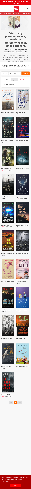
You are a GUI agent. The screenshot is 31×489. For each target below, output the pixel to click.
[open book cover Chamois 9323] (8, 269)
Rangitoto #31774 (6, 168)
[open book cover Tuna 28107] (23, 241)
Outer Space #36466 (7, 140)
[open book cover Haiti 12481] (23, 128)
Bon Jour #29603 (21, 112)
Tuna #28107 (19, 253)
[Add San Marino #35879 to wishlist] (26, 304)
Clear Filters (23, 80)
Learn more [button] (5, 481)
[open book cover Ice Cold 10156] (23, 354)
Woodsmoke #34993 (22, 225)
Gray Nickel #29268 (6, 338)
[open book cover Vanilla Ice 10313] (23, 269)
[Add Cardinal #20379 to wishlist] (12, 389)
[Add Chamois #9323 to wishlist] (12, 276)
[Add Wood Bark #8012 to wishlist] (26, 332)
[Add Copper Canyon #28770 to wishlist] (12, 248)
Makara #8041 (5, 112)
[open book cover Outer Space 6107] (8, 354)
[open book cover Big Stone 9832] (23, 184)
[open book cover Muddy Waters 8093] (8, 297)
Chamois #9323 (5, 282)
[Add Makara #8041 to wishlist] (12, 106)
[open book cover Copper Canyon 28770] (8, 241)
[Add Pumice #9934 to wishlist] (12, 219)
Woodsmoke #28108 (7, 197)
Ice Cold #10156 (20, 366)
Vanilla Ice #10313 (21, 282)
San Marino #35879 (21, 310)
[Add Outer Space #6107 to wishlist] (12, 361)
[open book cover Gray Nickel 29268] (8, 325)
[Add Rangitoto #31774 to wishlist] (12, 163)
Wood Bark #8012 (21, 338)
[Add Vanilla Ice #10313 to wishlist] (26, 276)
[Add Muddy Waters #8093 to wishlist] (12, 304)
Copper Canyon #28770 (7, 253)
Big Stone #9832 (20, 197)
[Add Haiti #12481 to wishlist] (26, 135)
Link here (20, 61)
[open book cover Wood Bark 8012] (23, 325)
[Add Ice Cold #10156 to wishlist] (26, 361)
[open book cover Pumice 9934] (8, 212)
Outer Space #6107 (6, 366)
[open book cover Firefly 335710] (23, 156)
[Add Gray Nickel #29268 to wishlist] (12, 332)
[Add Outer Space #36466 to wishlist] (12, 135)
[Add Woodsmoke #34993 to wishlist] (26, 219)
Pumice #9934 (5, 225)
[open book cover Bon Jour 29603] (23, 99)
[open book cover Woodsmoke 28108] (8, 184)
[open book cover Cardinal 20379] (8, 382)
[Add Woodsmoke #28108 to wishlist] (12, 191)
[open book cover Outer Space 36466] (8, 128)
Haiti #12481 (19, 140)
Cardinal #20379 (5, 395)
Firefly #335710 (20, 168)
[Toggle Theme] (27, 8)
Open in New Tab (9, 84)
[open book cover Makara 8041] (8, 99)
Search (26, 73)
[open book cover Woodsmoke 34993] (23, 212)
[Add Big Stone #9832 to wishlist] (26, 191)
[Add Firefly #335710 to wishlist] (26, 163)
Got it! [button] (15, 485)
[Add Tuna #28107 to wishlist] (26, 248)
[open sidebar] (4, 8)
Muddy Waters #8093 (7, 310)
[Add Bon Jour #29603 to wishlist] (26, 106)
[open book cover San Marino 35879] (23, 297)
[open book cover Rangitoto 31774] (8, 156)
